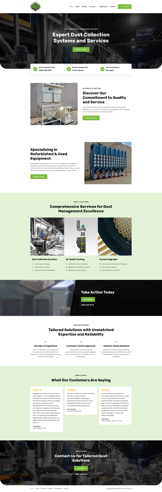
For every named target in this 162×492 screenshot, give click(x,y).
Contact (112, 6)
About (77, 6)
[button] (96, 6)
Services (84, 6)
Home (71, 6)
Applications (103, 6)
